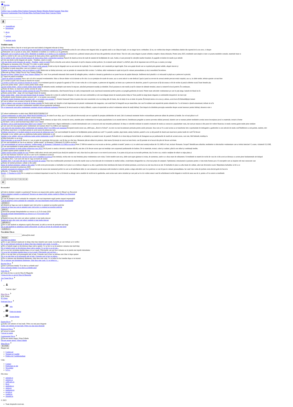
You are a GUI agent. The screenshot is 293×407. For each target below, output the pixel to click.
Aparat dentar (14, 317)
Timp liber (64, 11)
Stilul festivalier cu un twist (11, 140)
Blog (31, 13)
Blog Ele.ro (5, 294)
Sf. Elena (4, 298)
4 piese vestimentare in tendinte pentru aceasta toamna (20, 120)
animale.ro (9, 378)
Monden (46, 11)
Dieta (20, 11)
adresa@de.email (28, 235)
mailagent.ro (9, 390)
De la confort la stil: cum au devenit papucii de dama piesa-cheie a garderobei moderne (32, 58)
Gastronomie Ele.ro (8, 336)
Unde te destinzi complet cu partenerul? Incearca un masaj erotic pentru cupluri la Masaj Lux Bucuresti (38, 194)
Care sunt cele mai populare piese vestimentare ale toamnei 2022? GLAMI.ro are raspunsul (34, 128)
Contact (8, 364)
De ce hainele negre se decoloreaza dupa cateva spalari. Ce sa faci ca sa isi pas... (30, 248)
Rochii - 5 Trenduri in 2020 (11, 173)
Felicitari (25, 13)
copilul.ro (8, 394)
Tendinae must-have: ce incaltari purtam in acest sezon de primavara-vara (27, 132)
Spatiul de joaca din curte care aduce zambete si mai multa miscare (25, 220)
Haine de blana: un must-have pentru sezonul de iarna (20, 91)
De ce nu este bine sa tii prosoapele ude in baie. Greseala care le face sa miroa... (29, 256)
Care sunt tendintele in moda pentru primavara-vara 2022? (22, 148)
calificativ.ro (9, 382)
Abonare (4, 237)
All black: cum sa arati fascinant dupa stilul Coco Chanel (21, 124)
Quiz (20, 13)
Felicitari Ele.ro (6, 302)
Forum (43, 13)
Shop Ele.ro (5, 344)
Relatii (51, 11)
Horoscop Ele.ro (7, 329)
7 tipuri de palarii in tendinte (11, 78)
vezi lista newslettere (8, 240)
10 (26, 179)
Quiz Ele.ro (5, 271)
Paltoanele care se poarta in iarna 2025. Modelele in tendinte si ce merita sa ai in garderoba (33, 54)
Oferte (58, 13)
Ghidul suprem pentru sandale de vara (15, 153)
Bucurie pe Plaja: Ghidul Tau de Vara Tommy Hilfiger (20, 74)
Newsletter (9, 368)
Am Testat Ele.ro (7, 278)
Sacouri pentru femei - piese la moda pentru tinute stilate (21, 87)
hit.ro (7, 384)
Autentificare (10, 26)
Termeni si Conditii (12, 354)
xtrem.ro (8, 388)
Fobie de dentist (15, 312)
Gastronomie (13, 13)
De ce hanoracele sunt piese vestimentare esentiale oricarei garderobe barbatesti (29, 107)
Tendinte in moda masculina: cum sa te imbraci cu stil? (21, 70)
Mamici (40, 11)
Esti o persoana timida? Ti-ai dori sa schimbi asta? (19, 268)
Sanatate (57, 11)
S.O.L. (7, 370)
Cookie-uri (9, 352)
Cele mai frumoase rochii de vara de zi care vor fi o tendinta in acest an (26, 157)
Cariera (4, 11)
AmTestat (36, 13)
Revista (6, 5)
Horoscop (4, 13)
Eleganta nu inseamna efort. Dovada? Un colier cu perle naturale (24, 66)
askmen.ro (9, 380)
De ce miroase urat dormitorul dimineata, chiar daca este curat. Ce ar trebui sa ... (29, 260)
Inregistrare (9, 28)
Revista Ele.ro (6, 264)
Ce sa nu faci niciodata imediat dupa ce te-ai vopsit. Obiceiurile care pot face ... (29, 252)
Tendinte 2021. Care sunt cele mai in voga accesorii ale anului (23, 161)
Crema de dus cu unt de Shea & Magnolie (16, 275)
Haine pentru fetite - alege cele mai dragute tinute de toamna (23, 95)
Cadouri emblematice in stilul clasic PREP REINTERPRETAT (24, 115)
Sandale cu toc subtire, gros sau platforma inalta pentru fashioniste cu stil (27, 136)
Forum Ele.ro (6, 322)
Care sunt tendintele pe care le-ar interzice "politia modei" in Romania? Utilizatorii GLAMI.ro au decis (38, 144)
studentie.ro (9, 386)
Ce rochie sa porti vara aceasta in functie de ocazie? (19, 83)
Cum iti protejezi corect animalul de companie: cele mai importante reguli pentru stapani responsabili (37, 201)
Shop (48, 13)
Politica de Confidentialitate (15, 356)
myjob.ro (8, 392)
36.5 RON (5, 346)
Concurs (53, 13)
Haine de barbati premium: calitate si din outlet (18, 165)
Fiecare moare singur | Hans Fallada (14, 340)
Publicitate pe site (11, 366)
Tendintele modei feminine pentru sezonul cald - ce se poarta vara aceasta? (28, 99)
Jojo (11, 307)
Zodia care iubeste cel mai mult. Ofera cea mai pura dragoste (23, 326)
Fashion (25, 11)
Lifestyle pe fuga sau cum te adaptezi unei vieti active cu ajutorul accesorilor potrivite (31, 207)
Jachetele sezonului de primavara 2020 (15, 169)
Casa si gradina (12, 11)
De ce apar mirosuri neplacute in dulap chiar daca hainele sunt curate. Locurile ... (30, 244)
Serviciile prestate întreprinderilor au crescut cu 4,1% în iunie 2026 (25, 214)
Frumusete (33, 11)
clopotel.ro (9, 396)
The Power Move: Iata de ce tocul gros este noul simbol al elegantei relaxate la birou (31, 50)
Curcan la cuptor (7, 333)
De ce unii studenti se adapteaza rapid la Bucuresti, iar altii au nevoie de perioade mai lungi (33, 227)
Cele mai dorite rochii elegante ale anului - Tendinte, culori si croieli (25, 62)
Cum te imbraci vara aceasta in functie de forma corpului (21, 103)
